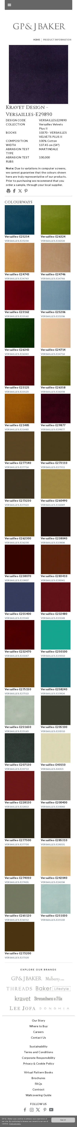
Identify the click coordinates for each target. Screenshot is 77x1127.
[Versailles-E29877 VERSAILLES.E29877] (56, 408)
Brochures (38, 1078)
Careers (38, 1031)
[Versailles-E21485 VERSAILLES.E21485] (20, 408)
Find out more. (15, 1124)
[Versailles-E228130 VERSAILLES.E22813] (20, 785)
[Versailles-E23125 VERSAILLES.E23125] (20, 370)
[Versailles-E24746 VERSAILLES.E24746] (56, 257)
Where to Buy (38, 1026)
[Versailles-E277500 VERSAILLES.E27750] (20, 823)
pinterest (44, 1109)
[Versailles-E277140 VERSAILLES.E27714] (20, 446)
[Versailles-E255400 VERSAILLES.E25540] (20, 597)
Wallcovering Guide (38, 1095)
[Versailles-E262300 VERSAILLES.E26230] (20, 521)
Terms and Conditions (38, 1052)
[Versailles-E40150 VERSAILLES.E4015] (56, 748)
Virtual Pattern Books (38, 1072)
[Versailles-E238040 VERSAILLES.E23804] (56, 521)
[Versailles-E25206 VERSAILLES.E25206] (56, 295)
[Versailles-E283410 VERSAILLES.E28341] (56, 559)
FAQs (38, 1083)
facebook (25, 1109)
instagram (31, 1109)
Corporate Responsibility (38, 1057)
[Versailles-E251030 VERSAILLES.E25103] (56, 899)
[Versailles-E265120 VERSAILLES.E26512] (20, 899)
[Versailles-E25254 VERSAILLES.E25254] (20, 220)
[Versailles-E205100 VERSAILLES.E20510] (56, 710)
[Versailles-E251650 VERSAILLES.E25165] (20, 710)
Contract (39, 1089)
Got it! (63, 1120)
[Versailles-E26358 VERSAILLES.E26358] (56, 370)
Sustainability (39, 1046)
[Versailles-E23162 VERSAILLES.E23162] (20, 295)
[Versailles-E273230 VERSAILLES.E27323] (20, 484)
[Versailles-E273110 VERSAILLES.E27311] (56, 446)
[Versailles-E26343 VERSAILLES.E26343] (20, 333)
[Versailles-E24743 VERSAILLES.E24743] (20, 257)
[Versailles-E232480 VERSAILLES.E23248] (56, 597)
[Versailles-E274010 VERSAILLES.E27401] (20, 861)
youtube (51, 1109)
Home (36, 40)
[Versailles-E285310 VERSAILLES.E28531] (56, 823)
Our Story (38, 1020)
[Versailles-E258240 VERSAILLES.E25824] (56, 672)
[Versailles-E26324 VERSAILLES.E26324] (56, 220)
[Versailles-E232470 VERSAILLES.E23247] (20, 635)
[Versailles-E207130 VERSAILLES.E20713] (20, 748)
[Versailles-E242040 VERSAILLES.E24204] (56, 861)
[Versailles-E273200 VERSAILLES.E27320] (20, 936)
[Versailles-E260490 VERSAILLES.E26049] (56, 484)
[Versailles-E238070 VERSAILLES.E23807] (20, 559)
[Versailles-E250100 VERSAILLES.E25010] (56, 635)
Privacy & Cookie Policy (38, 1063)
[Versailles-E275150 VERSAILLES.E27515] (20, 672)
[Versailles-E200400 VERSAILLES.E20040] (56, 785)
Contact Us (38, 1037)
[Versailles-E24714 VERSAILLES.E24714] (56, 333)
